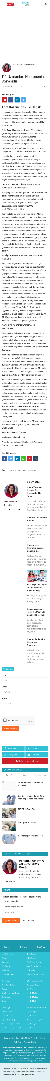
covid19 (10, 4)
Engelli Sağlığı (32, 1012)
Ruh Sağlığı (6, 981)
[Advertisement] (25, 33)
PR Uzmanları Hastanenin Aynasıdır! (23, 470)
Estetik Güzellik (7, 1012)
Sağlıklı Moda (32, 1001)
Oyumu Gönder (11, 920)
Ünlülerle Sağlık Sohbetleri (11, 1024)
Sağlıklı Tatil (31, 1028)
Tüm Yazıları (10, 881)
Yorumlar (8, 669)
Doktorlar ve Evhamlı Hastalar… (37, 519)
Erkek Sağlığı (31, 958)
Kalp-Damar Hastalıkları (10, 993)
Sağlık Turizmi (32, 1016)
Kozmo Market (7, 1016)
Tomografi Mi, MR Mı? (27, 822)
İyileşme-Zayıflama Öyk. (35, 981)
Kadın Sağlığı (31, 954)
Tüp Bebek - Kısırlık (34, 962)
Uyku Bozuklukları (8, 985)
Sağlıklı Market (32, 997)
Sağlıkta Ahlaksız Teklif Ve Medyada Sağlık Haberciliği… (36, 612)
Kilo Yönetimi (31, 989)
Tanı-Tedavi (6, 966)
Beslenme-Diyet (33, 985)
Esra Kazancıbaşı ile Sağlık (11, 1028)
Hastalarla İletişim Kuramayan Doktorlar (36, 642)
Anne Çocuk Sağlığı (34, 966)
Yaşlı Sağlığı (31, 970)
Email (4, 686)
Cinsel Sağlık (6, 1008)
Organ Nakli (6, 997)
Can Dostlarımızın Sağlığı (36, 974)
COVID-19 (5, 970)
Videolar (5, 958)
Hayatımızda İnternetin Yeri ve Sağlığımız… (35, 548)
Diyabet (4, 989)
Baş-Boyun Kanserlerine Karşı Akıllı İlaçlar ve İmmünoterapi (31, 797)
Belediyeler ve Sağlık (34, 1020)
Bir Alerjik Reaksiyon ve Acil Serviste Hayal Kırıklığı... (37, 587)
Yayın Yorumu (10, 728)
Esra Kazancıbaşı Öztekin (24, 64)
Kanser (4, 1001)
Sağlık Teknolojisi (8, 974)
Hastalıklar (6, 962)
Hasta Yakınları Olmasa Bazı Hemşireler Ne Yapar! (34, 492)
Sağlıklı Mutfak (32, 993)
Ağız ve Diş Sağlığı (8, 1020)
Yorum (5, 698)
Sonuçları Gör (28, 920)
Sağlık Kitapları (32, 1024)
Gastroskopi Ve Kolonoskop (30, 836)
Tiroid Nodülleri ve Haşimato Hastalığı (30, 783)
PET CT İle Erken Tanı (27, 809)
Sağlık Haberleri (7, 954)
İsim (4, 675)
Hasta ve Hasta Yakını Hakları (38, 1008)
